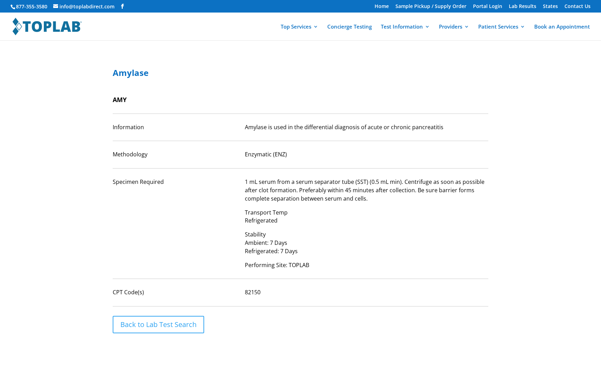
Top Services (296, 27)
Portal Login (487, 6)
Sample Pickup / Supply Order (430, 6)
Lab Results (522, 6)
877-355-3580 (31, 6)
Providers (450, 27)
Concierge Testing (349, 27)
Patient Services (498, 27)
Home (382, 6)
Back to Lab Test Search (158, 324)
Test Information (402, 27)
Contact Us (577, 6)
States (550, 6)
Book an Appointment (562, 27)
